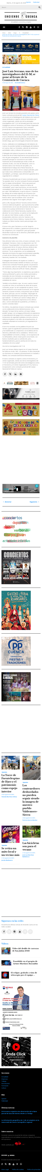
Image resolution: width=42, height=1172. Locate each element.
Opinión (28, 2)
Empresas (4, 1079)
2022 (9, 33)
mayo (15, 33)
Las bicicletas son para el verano (30, 846)
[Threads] (25, 931)
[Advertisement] (21, 459)
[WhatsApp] (30, 931)
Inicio (3, 33)
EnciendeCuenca (20, 83)
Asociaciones (5, 1083)
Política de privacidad (33, 1169)
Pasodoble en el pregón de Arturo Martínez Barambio (25, 962)
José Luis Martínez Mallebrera (28, 856)
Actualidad (26, 33)
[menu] (4, 27)
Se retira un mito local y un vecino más (10, 851)
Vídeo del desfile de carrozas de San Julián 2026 (25, 950)
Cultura (3, 1088)
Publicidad (36, 2)
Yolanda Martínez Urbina (9, 797)
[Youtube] (19, 931)
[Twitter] (9, 931)
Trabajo (3, 1081)
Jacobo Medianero (7, 860)
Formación (4, 1086)
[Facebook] (3, 931)
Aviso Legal (5, 1169)
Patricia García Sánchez (29, 820)
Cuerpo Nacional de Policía (30, 115)
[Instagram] (14, 931)
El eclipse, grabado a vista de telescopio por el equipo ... (24, 974)
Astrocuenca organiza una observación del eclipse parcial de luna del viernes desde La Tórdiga (19, 1112)
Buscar (39, 7)
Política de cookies (18, 1169)
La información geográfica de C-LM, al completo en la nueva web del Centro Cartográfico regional (20, 1121)
